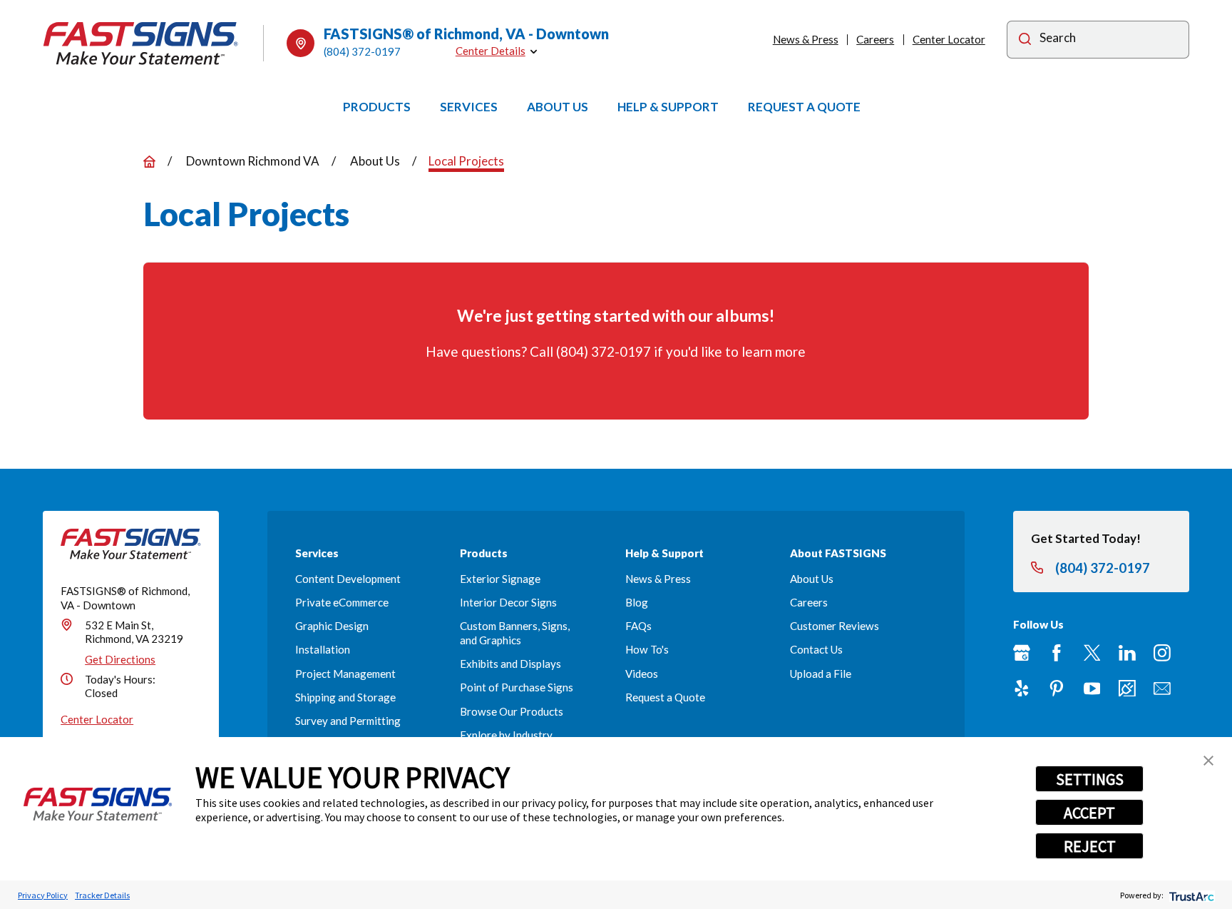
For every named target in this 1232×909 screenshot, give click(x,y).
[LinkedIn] (1127, 652)
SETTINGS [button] (1090, 779)
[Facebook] (1056, 652)
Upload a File (820, 673)
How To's (647, 649)
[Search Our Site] (1025, 41)
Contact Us (816, 649)
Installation (322, 649)
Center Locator (949, 39)
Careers (875, 39)
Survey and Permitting (348, 720)
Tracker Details (102, 895)
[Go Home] (149, 162)
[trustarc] (1190, 895)
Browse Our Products (511, 711)
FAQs (638, 625)
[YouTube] (1092, 688)
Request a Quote (665, 697)
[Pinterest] (1056, 688)
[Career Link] (1127, 688)
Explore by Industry (506, 734)
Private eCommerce (342, 602)
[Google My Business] (1021, 652)
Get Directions (120, 659)
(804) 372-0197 (362, 51)
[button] (1208, 760)
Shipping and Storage (345, 697)
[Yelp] (1021, 688)
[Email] (1162, 688)
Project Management (345, 673)
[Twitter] (1092, 652)
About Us (811, 578)
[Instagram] (1162, 652)
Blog (636, 602)
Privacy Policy (43, 895)
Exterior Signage (500, 578)
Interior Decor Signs (508, 602)
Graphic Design (332, 625)
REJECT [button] (1090, 846)
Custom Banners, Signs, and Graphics (515, 632)
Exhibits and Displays (510, 663)
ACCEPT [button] (1089, 813)
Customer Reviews (834, 625)
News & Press (805, 39)
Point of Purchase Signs (516, 687)
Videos (641, 673)
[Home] (141, 43)
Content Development (348, 578)
